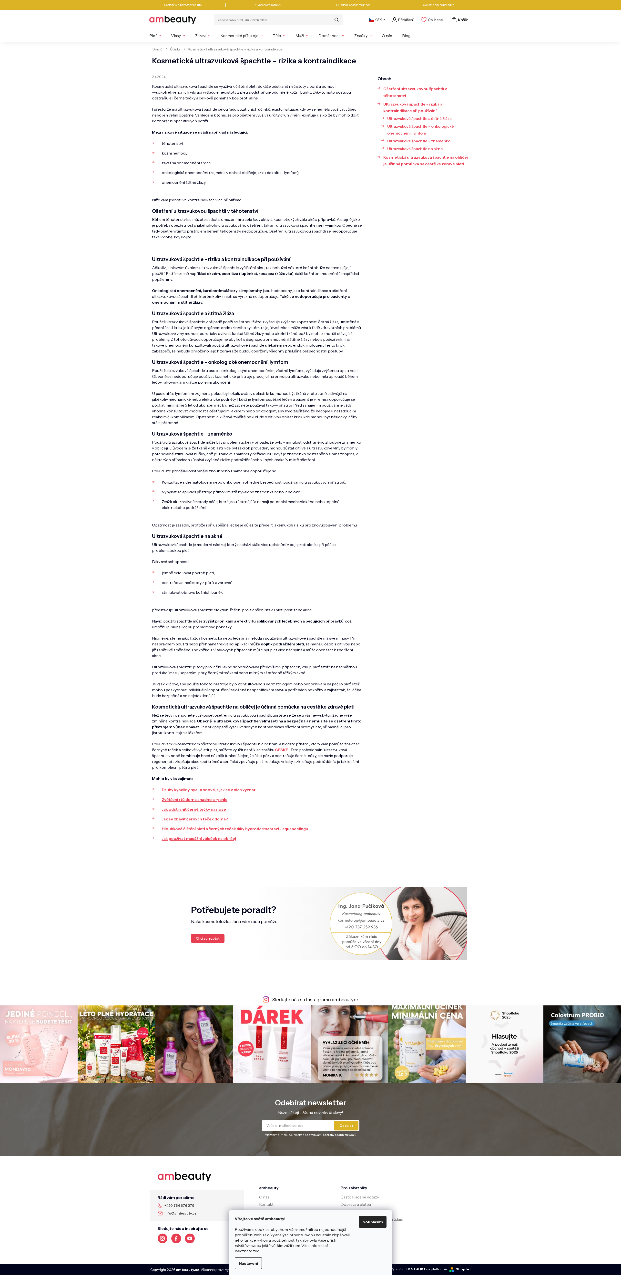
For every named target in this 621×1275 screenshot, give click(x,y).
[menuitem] (155, 35)
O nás (264, 1197)
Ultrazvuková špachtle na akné (415, 148)
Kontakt (266, 1204)
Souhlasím (373, 1221)
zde (256, 1250)
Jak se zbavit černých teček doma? (195, 819)
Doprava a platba (356, 1204)
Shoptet (463, 1269)
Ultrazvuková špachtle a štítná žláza (419, 118)
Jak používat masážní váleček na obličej (199, 838)
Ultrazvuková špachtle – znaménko (418, 140)
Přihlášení (406, 20)
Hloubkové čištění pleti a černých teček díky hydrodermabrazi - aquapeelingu (235, 828)
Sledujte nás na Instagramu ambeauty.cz (315, 999)
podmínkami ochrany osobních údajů (330, 1135)
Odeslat (346, 1125)
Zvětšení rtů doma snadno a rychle (194, 799)
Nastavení (248, 1263)
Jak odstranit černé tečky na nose (194, 809)
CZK (378, 20)
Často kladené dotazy (360, 1197)
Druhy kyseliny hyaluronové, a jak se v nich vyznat (208, 789)
